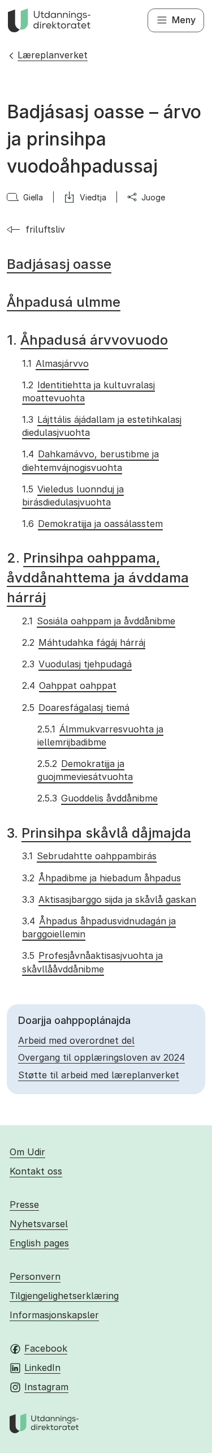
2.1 (98, 621)
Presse (24, 1204)
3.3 (109, 899)
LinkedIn (42, 1367)
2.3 (76, 664)
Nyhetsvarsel (39, 1223)
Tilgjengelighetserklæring (64, 1295)
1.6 (92, 523)
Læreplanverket (53, 55)
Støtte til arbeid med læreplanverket (98, 1075)
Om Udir (27, 1152)
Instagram (46, 1386)
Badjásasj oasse (59, 264)
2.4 (69, 685)
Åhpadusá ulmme (63, 302)
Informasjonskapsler (54, 1315)
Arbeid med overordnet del (76, 1040)
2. (98, 578)
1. (87, 340)
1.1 (55, 363)
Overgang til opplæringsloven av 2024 (101, 1057)
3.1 (89, 855)
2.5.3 (97, 798)
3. (99, 833)
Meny (184, 19)
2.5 (75, 707)
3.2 (101, 878)
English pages (39, 1243)
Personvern (35, 1276)
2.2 (83, 642)
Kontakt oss (36, 1171)
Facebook (45, 1348)
